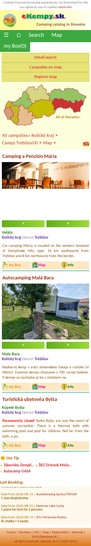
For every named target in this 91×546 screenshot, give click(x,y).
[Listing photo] (86, 143)
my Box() (15, 46)
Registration (60, 532)
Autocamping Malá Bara (28, 278)
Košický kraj (45, 135)
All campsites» (16, 135)
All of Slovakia (67, 117)
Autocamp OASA (17, 471)
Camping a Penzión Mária (29, 156)
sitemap (77, 532)
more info (65, 7)
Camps (11, 532)
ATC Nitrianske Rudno (51, 515)
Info (36, 532)
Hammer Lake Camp (50, 504)
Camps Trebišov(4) (22, 143)
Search (36, 35)
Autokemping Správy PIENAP (56, 492)
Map (57, 35)
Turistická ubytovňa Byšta (29, 399)
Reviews (25, 532)
